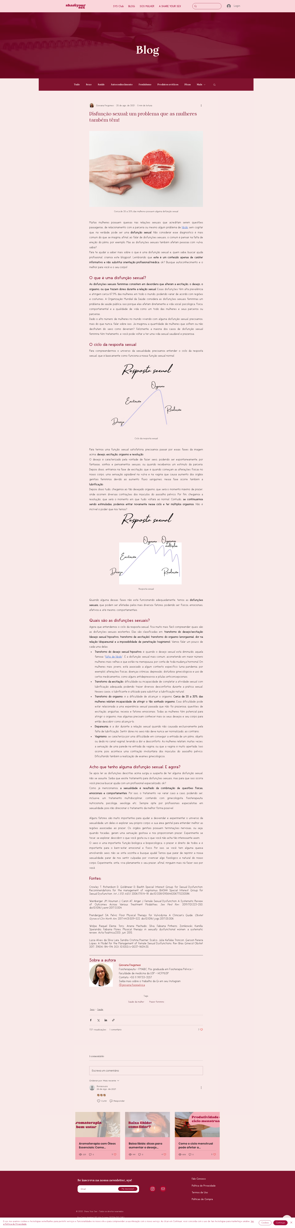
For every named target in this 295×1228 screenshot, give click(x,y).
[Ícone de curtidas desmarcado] (99, 1101)
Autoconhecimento (122, 84)
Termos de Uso (200, 1192)
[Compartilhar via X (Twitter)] (98, 1020)
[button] (170, 6)
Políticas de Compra (202, 1199)
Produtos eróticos (167, 84)
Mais (199, 84)
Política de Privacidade (204, 1185)
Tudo (77, 84)
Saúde (101, 84)
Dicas (188, 84)
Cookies (265, 1222)
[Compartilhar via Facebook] (90, 1020)
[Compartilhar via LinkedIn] (105, 1020)
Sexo (89, 84)
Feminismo (145, 84)
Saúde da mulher (136, 1002)
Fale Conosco (199, 1178)
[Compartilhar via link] (113, 1020)
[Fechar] (291, 1223)
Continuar (280, 1222)
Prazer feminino (156, 1002)
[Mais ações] (201, 105)
